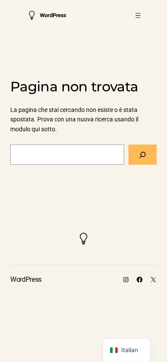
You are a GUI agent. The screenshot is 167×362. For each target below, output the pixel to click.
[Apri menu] (138, 15)
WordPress (53, 15)
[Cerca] (142, 155)
